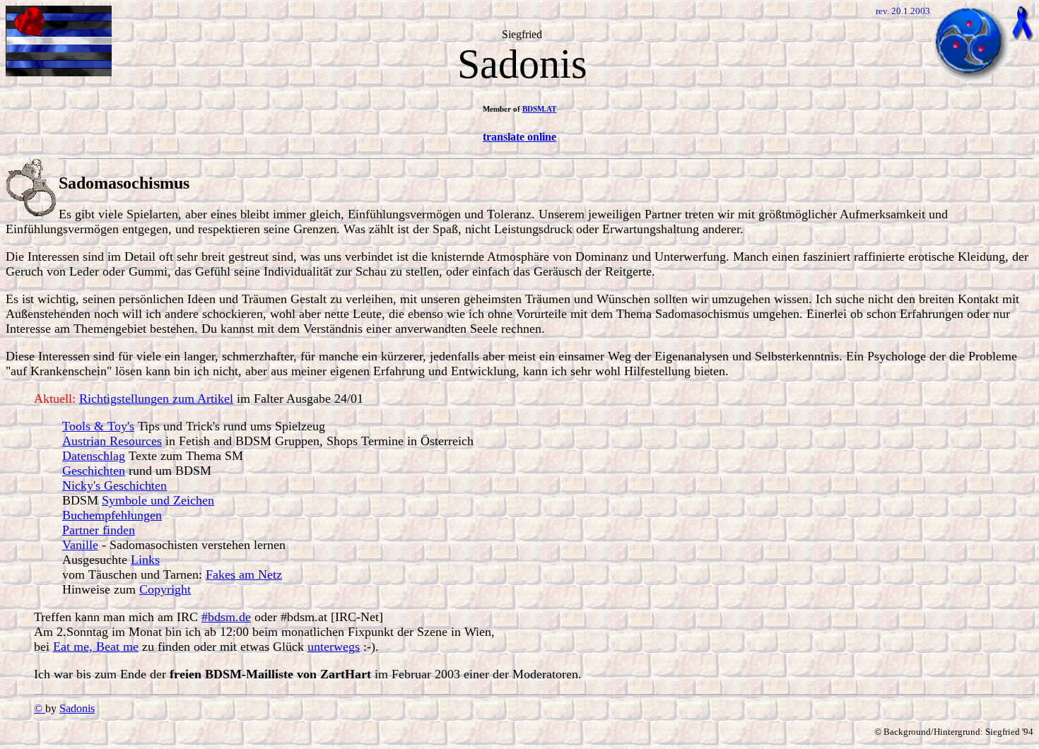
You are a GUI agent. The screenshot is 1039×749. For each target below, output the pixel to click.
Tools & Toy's (98, 426)
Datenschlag (93, 456)
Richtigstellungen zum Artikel (156, 398)
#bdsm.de (226, 617)
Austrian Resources (112, 441)
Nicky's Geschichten (114, 485)
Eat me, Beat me (96, 646)
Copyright (165, 589)
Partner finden (98, 530)
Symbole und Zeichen (158, 500)
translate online (519, 137)
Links (145, 560)
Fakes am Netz (244, 574)
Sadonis (77, 708)
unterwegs (333, 646)
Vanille (80, 545)
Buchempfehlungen (112, 515)
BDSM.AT (539, 109)
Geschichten (93, 471)
